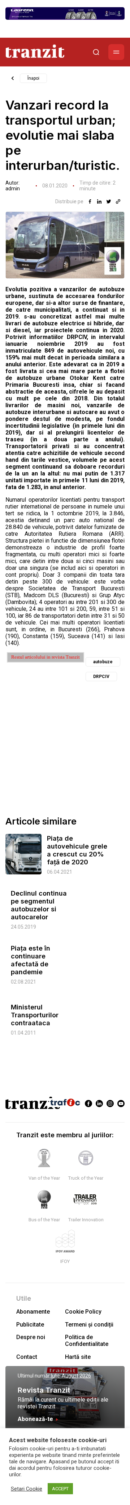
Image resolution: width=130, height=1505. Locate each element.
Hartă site (78, 1356)
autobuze (103, 661)
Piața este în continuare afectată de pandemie (30, 960)
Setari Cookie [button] (26, 1489)
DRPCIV (101, 676)
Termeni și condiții (89, 1324)
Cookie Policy (83, 1311)
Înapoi (33, 78)
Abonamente (33, 1311)
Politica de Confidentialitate (86, 1340)
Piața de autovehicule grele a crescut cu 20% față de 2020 (77, 850)
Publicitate (30, 1324)
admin (12, 188)
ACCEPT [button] (60, 1488)
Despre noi (30, 1337)
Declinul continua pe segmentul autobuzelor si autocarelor (39, 905)
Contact (26, 1356)
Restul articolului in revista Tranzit (45, 657)
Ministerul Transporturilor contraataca (34, 1015)
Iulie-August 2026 (71, 1376)
